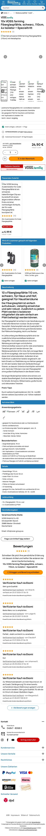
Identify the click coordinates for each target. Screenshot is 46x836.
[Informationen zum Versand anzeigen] (9, 800)
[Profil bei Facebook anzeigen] (7, 739)
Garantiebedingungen (29, 828)
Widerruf (24, 815)
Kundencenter (12, 735)
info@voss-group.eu (12, 531)
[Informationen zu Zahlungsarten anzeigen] (23, 779)
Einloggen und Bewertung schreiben (24, 572)
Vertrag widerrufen (28, 740)
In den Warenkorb (27, 158)
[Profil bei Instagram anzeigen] (2, 739)
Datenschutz (34, 815)
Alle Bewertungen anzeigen (24, 708)
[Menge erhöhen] (15, 152)
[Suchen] (43, 8)
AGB (8, 815)
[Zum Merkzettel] (5, 158)
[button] (23, 37)
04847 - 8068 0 (14, 728)
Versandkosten (36, 822)
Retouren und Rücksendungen (28, 830)
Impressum (15, 815)
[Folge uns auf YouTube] (13, 739)
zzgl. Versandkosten (15, 143)
